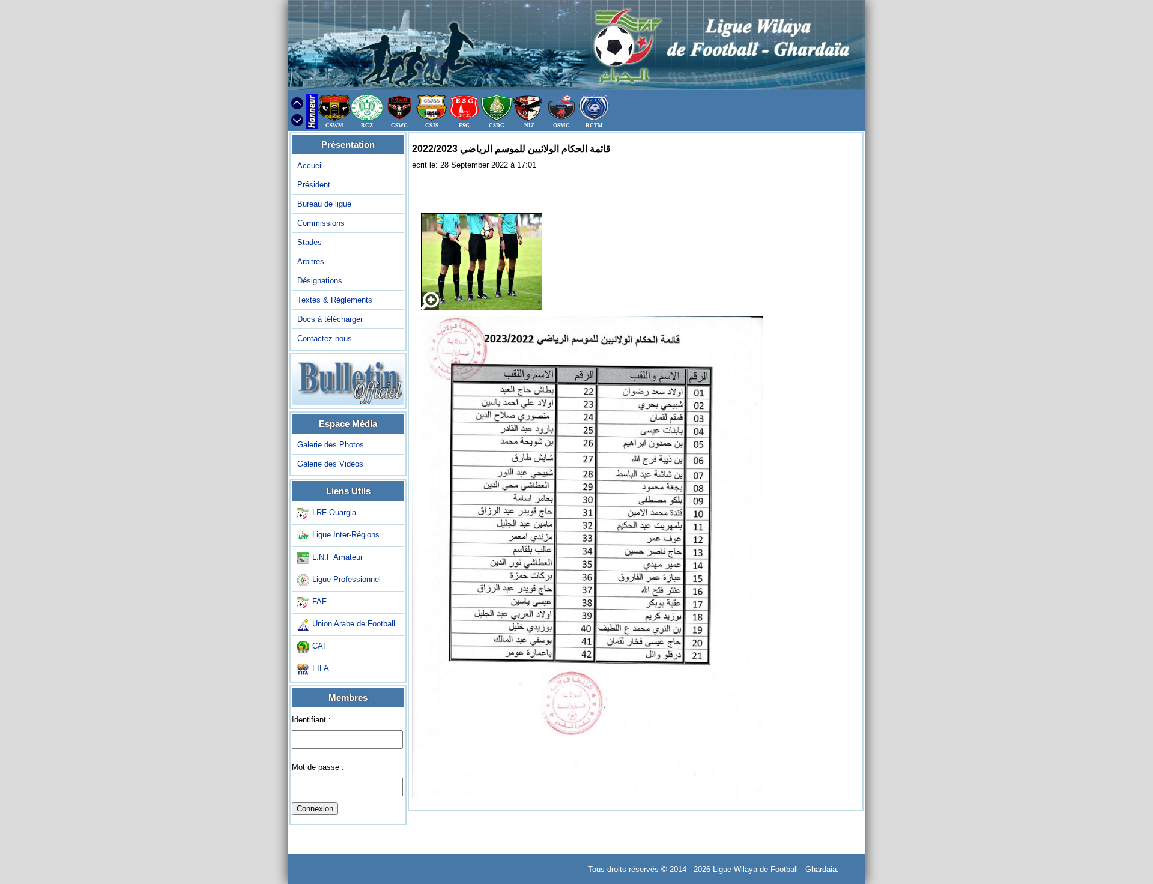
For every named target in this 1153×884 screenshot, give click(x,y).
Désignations (319, 280)
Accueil (310, 165)
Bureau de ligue (324, 203)
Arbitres (310, 261)
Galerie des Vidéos (330, 463)
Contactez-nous (324, 338)
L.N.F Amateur (337, 557)
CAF (320, 646)
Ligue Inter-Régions (346, 535)
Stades (309, 242)
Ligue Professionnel (346, 579)
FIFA (320, 668)
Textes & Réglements (334, 299)
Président (313, 184)
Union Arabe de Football (353, 624)
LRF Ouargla (334, 513)
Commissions (321, 223)
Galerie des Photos (330, 444)
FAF (319, 602)
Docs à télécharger (330, 319)
